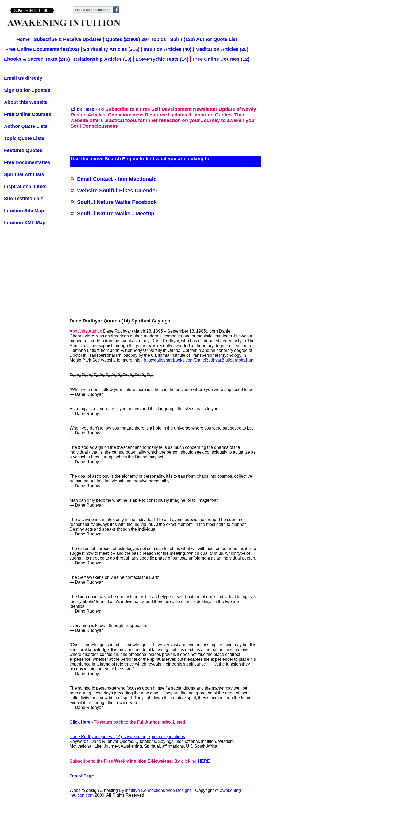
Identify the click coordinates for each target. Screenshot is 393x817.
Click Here (80, 722)
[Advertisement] (167, 87)
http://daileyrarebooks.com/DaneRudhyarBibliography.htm (198, 360)
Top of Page (82, 776)
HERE (204, 761)
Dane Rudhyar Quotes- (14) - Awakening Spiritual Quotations (127, 736)
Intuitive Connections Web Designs (158, 790)
